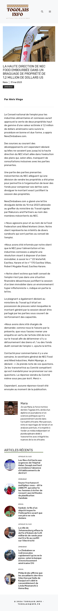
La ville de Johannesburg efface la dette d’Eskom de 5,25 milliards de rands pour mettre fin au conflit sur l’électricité (30, 534)
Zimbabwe (8, 87)
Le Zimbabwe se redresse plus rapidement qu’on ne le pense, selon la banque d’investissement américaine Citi (30, 556)
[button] (42, 11)
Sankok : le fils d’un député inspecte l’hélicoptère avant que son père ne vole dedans (30, 513)
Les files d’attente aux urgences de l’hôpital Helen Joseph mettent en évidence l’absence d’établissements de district (30, 466)
